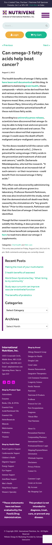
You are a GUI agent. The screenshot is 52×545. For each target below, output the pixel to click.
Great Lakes (32, 365)
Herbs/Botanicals (8, 420)
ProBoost (31, 399)
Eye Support (6, 470)
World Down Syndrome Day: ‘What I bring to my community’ (26, 280)
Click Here (33, 5)
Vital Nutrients (33, 421)
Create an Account (35, 483)
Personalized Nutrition (36, 433)
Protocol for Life (34, 404)
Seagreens (31, 412)
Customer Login (34, 479)
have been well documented (17, 82)
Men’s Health (7, 483)
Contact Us (32, 471)
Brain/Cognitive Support (11, 449)
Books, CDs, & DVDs (10, 403)
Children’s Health (8, 458)
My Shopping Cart (35, 492)
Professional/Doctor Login (38, 446)
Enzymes (5, 399)
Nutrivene (31, 391)
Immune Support (8, 475)
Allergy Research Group (37, 352)
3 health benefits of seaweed (20, 272)
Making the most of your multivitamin (24, 266)
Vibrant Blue (33, 417)
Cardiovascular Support (11, 453)
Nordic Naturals (34, 386)
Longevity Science (35, 382)
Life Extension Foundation (38, 378)
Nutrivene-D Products (36, 395)
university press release (31, 117)
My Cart (37, 34)
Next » (46, 45)
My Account (32, 487)
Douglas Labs (33, 361)
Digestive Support (9, 462)
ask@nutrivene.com (12, 367)
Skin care (28, 245)
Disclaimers (32, 462)
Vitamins (5, 437)
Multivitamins (7, 428)
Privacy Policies (34, 467)
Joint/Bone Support (9, 479)
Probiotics (6, 433)
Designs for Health (35, 356)
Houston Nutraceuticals (36, 369)
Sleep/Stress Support (10, 488)
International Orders (35, 442)
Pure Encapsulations (35, 408)
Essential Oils (7, 415)
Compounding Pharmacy (37, 437)
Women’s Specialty (9, 492)
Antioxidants (7, 394)
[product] (46, 25)
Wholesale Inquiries (35, 458)
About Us (31, 429)
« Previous (7, 45)
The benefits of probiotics (18, 295)
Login (15, 34)
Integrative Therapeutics (37, 374)
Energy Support (8, 466)
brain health (32, 85)
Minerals (5, 424)
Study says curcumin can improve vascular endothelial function (22, 288)
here (4, 234)
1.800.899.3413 (11, 363)
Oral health (16, 245)
